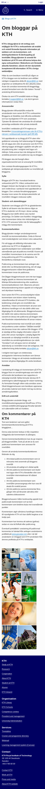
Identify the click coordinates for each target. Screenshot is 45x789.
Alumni (5, 687)
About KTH (6, 678)
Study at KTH (7, 665)
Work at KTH (7, 775)
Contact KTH (7, 770)
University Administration (12, 721)
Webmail (5, 740)
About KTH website (10, 784)
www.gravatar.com (19, 534)
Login (40, 2)
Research (6, 669)
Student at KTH (8, 683)
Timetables (6, 731)
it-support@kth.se (16, 99)
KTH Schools (7, 707)
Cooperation (7, 674)
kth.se (4, 2)
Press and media (9, 779)
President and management (13, 716)
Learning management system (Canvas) (18, 745)
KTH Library (7, 703)
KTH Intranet (7, 692)
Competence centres (10, 712)
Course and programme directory (15, 736)
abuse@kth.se (32, 81)
